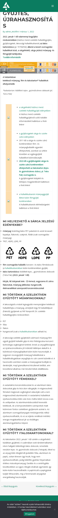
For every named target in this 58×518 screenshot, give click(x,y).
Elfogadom (29, 514)
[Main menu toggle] (52, 6)
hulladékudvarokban (13, 268)
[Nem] (54, 509)
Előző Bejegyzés (9, 486)
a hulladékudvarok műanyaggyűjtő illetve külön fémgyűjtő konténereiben (34, 197)
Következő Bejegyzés (46, 486)
